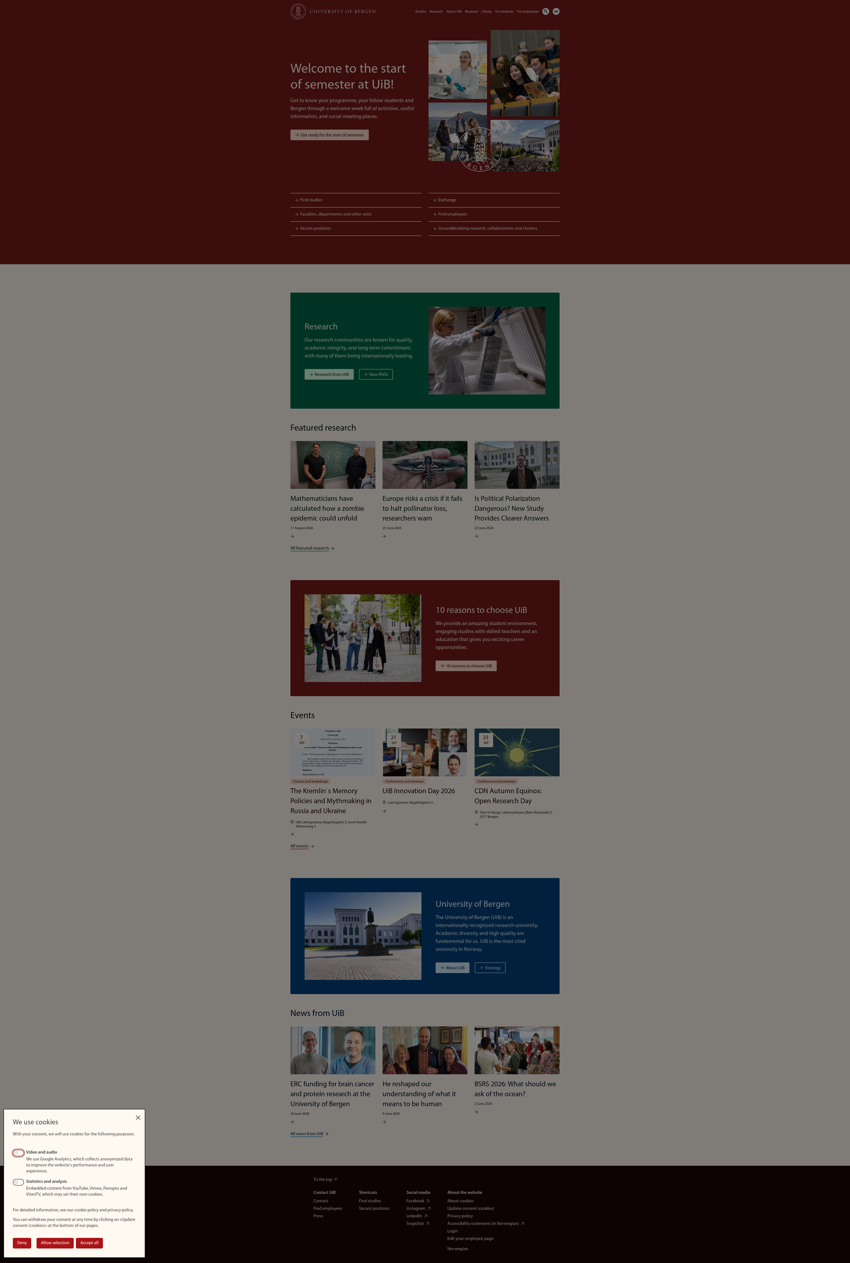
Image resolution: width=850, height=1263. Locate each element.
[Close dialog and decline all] (138, 1115)
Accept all (89, 1243)
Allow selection (55, 1243)
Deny (22, 1243)
